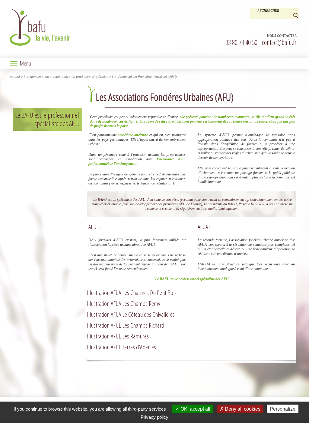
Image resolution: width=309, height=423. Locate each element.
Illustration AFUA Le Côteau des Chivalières (131, 314)
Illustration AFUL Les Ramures (118, 336)
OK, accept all (194, 409)
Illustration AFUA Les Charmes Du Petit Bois (132, 292)
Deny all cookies (242, 409)
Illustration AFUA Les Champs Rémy (123, 303)
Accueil (15, 77)
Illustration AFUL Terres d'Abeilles (121, 347)
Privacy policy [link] (154, 417)
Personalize (282, 409)
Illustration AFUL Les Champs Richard (125, 325)
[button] (154, 63)
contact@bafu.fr (279, 42)
